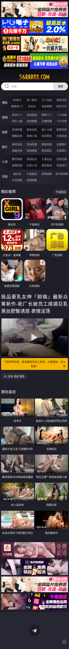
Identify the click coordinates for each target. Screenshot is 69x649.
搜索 (60, 86)
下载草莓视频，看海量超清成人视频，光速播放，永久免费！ (35, 364)
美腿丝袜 (17, 150)
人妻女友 (47, 159)
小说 (5, 162)
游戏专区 (61, 100)
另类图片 (61, 150)
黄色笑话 (47, 165)
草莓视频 (47, 174)
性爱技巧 (61, 165)
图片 (5, 147)
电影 (5, 132)
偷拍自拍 (32, 129)
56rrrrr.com (34, 77)
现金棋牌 (47, 106)
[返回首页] (64, 641)
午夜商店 (32, 174)
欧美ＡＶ (47, 114)
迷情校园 (17, 165)
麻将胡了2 (17, 106)
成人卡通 (47, 129)
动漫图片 (61, 144)
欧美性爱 (61, 129)
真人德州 (32, 100)
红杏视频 (17, 180)
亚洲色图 (32, 144)
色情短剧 (32, 180)
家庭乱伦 (32, 159)
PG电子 (17, 100)
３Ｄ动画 (61, 114)
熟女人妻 (17, 121)
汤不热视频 (61, 174)
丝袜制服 (32, 121)
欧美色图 (47, 144)
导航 (5, 176)
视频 (5, 117)
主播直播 (47, 121)
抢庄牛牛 (61, 106)
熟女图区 (47, 150)
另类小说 (32, 165)
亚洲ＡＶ (17, 114)
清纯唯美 (32, 150)
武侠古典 (61, 159)
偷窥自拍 (17, 144)
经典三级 (32, 136)
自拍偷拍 (32, 114)
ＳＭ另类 (61, 121)
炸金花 (32, 106)
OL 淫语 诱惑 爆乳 (14, 376)
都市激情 (17, 159)
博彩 (5, 103)
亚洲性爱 (17, 129)
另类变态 (61, 136)
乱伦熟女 (47, 136)
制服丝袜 (17, 136)
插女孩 (17, 174)
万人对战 (47, 100)
